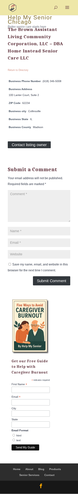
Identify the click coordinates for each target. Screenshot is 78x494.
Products (55, 469)
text (18, 440)
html (18, 435)
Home (16, 469)
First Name (19, 384)
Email (16, 397)
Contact (49, 475)
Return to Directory (18, 70)
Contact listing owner (29, 145)
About (29, 469)
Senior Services (29, 475)
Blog (41, 469)
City (14, 408)
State (15, 419)
